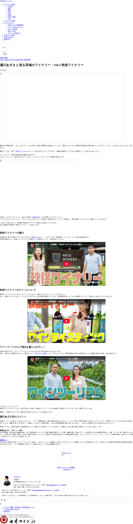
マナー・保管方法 (14, 33)
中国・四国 (12, 17)
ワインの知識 (12, 29)
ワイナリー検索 (9, 4)
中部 (9, 13)
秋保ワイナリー (36, 237)
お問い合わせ (8, 37)
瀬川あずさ (37, 217)
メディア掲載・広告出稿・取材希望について (19, 507)
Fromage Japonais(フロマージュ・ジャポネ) (45, 490)
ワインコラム (8, 23)
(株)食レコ (3, 440)
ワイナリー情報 (9, 21)
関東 (9, 10)
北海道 (10, 6)
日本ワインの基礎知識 (15, 25)
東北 (9, 8)
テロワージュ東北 (40, 353)
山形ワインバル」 (22, 151)
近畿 (9, 15)
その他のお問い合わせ (11, 509)
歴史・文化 (12, 31)
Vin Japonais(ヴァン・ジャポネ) (56, 485)
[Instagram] (5, 500)
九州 (9, 19)
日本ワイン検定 (9, 35)
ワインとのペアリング (15, 27)
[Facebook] (2, 500)
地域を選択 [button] (4, 58)
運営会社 (7, 39)
